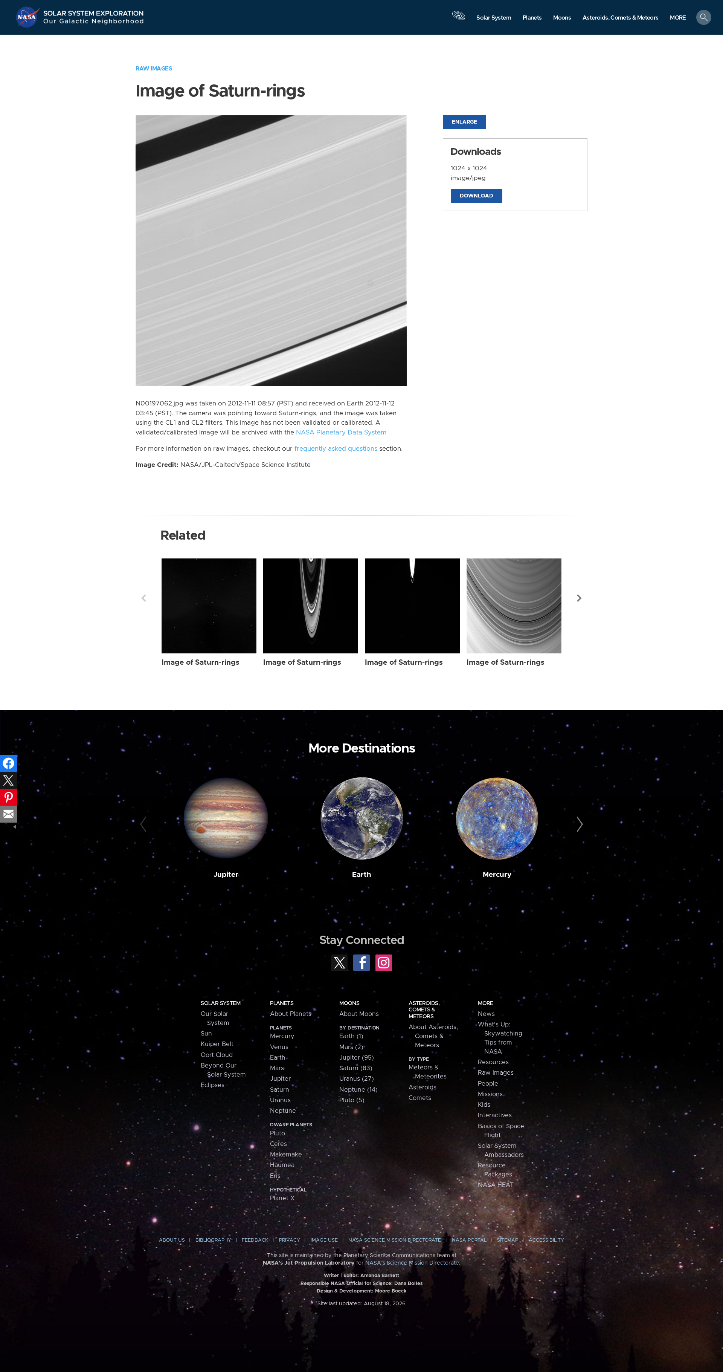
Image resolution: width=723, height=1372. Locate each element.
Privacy (289, 1240)
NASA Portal (469, 1240)
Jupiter (226, 874)
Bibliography (213, 1240)
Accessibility (546, 1240)
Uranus (280, 1100)
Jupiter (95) (356, 1058)
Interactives (495, 1115)
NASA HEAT (496, 1185)
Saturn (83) (355, 1068)
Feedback (255, 1240)
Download (476, 196)
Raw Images (154, 69)
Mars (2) (351, 1047)
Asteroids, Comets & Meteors (424, 1009)
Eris (275, 1176)
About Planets (290, 1014)
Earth (361, 874)
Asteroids (422, 1087)
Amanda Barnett (379, 1275)
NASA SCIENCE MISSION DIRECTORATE (394, 1240)
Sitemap (507, 1240)
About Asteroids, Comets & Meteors (433, 1036)
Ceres (278, 1144)
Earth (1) (351, 1036)
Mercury (497, 874)
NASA (28, 17)
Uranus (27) (356, 1079)
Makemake (286, 1155)
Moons (349, 1003)
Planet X (282, 1198)
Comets (420, 1098)
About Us (172, 1240)
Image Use (324, 1240)
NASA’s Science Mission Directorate (412, 1263)
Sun (206, 1034)
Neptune (283, 1111)
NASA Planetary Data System (341, 432)
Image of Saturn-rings (200, 662)
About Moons (359, 1014)
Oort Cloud (217, 1055)
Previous (143, 598)
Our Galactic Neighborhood (94, 23)
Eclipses (212, 1085)
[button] (678, 18)
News (486, 1014)
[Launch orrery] (458, 19)
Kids (484, 1105)
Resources (493, 1062)
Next (579, 598)
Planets (281, 1003)
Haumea (282, 1165)
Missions (490, 1094)
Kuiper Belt (217, 1044)
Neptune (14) (358, 1090)
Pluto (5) (352, 1100)
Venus (279, 1047)
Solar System (220, 1003)
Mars (277, 1068)
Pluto (277, 1133)
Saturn (279, 1090)
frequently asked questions (335, 448)
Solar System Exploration (94, 11)
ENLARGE (464, 122)
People (488, 1084)
